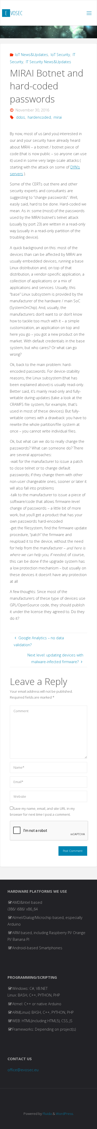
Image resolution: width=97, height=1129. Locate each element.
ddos (20, 117)
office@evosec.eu (23, 1069)
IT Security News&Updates (48, 61)
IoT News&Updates (31, 54)
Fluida (47, 1113)
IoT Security (60, 54)
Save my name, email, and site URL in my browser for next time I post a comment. (42, 811)
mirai (58, 117)
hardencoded (39, 117)
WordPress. (65, 1113)
